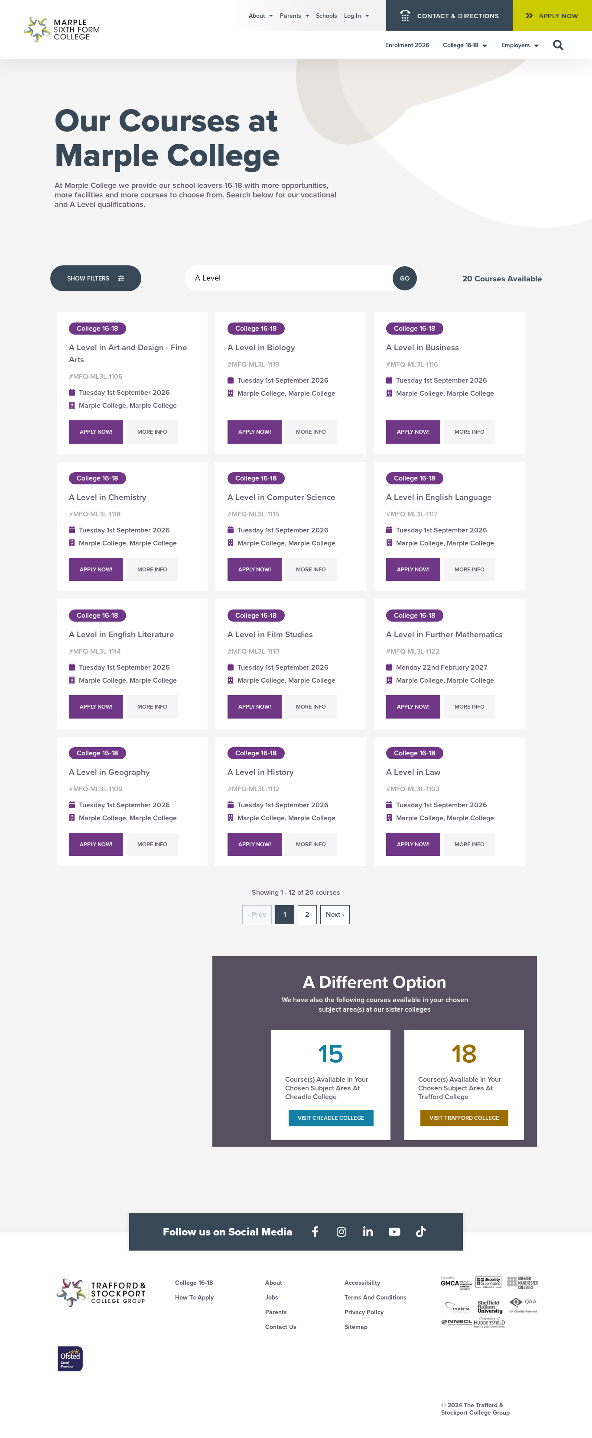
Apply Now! (96, 432)
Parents (290, 15)
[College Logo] (71, 30)
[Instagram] (341, 1231)
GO (405, 278)
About (257, 15)
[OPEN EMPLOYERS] (536, 45)
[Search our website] (558, 45)
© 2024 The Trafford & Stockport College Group (475, 1409)
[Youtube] (394, 1231)
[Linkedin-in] (368, 1231)
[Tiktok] (421, 1231)
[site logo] (102, 1293)
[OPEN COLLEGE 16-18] (484, 45)
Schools (326, 15)
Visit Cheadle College (331, 1118)
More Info (152, 432)
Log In (352, 15)
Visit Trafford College (464, 1118)
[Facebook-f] (315, 1231)
